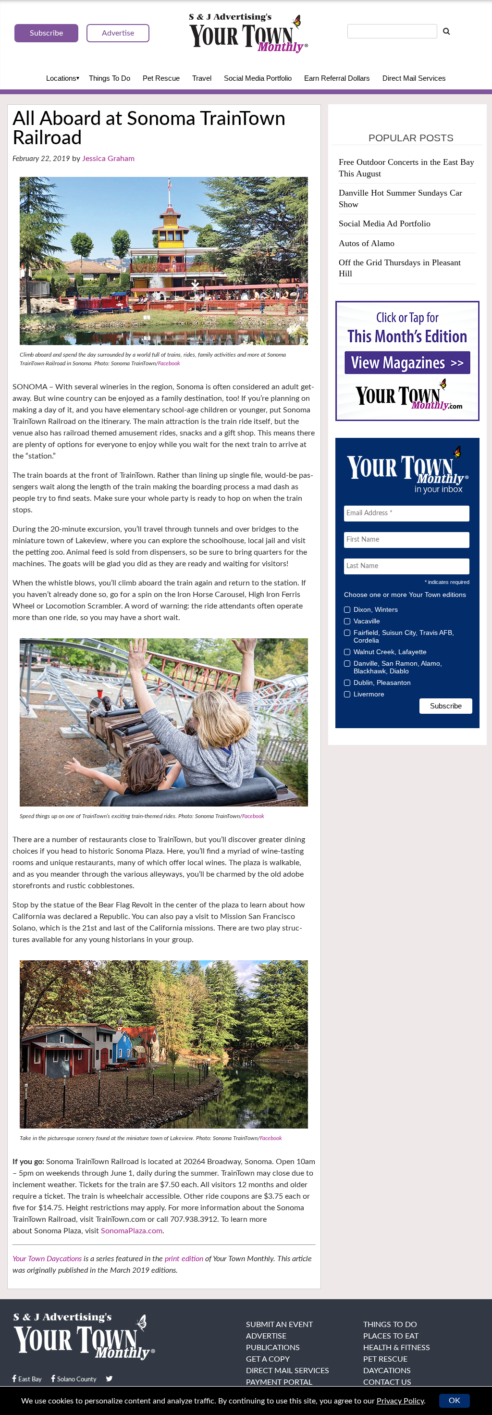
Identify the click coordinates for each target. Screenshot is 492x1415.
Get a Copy (268, 1359)
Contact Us (387, 1382)
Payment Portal (279, 1382)
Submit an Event (279, 1324)
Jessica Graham (108, 158)
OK (454, 1400)
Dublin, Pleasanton (382, 682)
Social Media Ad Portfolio (384, 223)
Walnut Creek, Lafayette (390, 652)
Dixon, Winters (376, 609)
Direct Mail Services (414, 78)
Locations (61, 78)
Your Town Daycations (47, 1259)
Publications (273, 1348)
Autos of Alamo (366, 243)
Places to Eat (390, 1336)
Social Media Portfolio (258, 78)
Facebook (169, 363)
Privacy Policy (400, 1401)
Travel (201, 78)
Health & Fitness (396, 1348)
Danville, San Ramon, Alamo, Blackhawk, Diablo (398, 667)
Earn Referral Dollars (337, 78)
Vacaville (367, 621)
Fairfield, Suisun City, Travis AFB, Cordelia (404, 636)
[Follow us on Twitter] (109, 1379)
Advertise (266, 1336)
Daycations (387, 1371)
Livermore (369, 694)
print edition (184, 1259)
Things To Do (109, 78)
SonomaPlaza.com (131, 1231)
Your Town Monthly (248, 34)
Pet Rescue (161, 78)
